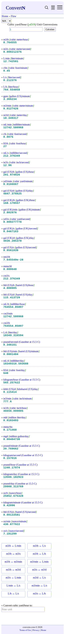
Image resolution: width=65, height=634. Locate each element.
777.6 (7, 401)
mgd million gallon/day (16, 436)
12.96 (7, 165)
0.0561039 (10, 250)
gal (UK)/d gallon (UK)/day (19, 238)
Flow (13, 16)
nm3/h (6, 256)
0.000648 (10, 269)
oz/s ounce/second (13, 530)
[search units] (46, 8)
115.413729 (11, 297)
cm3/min (7, 313)
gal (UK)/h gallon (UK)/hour (19, 200)
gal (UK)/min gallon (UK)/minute (22, 209)
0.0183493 (10, 420)
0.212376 (10, 80)
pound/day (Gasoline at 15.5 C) (19, 483)
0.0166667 (10, 184)
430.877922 (11, 524)
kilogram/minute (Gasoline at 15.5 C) (22, 502)
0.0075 (8, 137)
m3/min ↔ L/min (39, 561)
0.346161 (10, 344)
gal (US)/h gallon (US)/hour (19, 171)
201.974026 (11, 174)
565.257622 (11, 382)
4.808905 (10, 288)
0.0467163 (10, 231)
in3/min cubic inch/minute (18, 398)
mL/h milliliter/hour (14, 304)
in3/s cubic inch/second (16, 162)
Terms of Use (25, 630)
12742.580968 (13, 127)
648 (5, 373)
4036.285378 (12, 241)
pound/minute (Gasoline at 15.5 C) (21, 445)
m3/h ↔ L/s (39, 545)
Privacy (35, 630)
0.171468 (10, 429)
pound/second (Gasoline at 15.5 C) (21, 341)
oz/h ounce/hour (12, 493)
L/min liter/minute (13, 58)
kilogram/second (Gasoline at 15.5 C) (23, 455)
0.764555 (10, 42)
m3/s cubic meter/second (17, 49)
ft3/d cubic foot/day (14, 370)
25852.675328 (13, 496)
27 (5, 146)
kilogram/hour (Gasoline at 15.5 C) (21, 379)
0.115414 (10, 392)
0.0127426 (10, 108)
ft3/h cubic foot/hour (15, 143)
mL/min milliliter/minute (17, 124)
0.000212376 (12, 52)
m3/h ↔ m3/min (13, 561)
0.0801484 (10, 354)
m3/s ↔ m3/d (39, 569)
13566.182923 (13, 477)
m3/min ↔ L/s (39, 585)
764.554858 (11, 89)
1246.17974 (11, 467)
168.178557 (11, 203)
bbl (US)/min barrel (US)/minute (21, 351)
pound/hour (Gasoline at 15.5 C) (20, 464)
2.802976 (10, 212)
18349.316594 (13, 335)
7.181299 (10, 533)
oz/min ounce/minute (15, 521)
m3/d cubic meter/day (15, 115)
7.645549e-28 (13, 259)
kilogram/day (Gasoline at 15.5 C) (21, 474)
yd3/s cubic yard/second (17, 219)
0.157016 (10, 458)
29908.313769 (13, 486)
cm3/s (6, 275)
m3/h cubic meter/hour (16, 39)
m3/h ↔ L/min (13, 545)
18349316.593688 (15, 363)
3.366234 (10, 99)
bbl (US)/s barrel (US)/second (20, 512)
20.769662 (10, 448)
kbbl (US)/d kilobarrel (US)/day (21, 389)
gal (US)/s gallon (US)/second (20, 247)
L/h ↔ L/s (13, 593)
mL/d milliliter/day (14, 360)
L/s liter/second (12, 77)
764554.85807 (13, 307)
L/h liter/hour (11, 86)
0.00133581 (11, 514)
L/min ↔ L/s (13, 585)
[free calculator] (53, 8)
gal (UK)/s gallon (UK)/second (20, 228)
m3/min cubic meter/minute (18, 105)
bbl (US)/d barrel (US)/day (18, 294)
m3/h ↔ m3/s (13, 553)
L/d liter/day (10, 332)
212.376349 (11, 155)
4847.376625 (12, 193)
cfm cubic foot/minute (15, 67)
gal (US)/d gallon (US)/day (18, 190)
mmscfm (7, 426)
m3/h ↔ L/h (39, 553)
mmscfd (7, 266)
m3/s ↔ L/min (13, 577)
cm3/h (6, 323)
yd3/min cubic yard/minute (18, 181)
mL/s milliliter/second (15, 152)
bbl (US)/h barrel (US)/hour (18, 285)
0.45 (6, 70)
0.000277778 (12, 222)
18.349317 (10, 118)
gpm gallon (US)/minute (17, 96)
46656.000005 (13, 411)
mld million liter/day (14, 417)
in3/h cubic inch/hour (15, 408)
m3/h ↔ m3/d (13, 569)
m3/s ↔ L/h (39, 593)
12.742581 (10, 61)
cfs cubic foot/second (15, 134)
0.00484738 (11, 439)
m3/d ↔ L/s (39, 577)
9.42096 (9, 505)
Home (5, 16)
